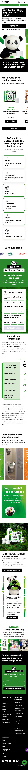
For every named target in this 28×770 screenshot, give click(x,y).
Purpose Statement (19, 721)
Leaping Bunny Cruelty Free (6, 750)
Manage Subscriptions (5, 710)
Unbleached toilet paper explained (19, 709)
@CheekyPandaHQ (14, 626)
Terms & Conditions (19, 702)
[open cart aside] (22, 2)
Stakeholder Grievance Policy (18, 729)
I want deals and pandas (14, 688)
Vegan (3, 746)
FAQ (3, 700)
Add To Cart (11, 121)
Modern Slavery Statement (18, 717)
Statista (18, 409)
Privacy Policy (18, 705)
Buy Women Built (6, 743)
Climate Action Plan (19, 733)
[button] (19, 2)
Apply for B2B (5, 719)
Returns (4, 706)
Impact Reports (18, 713)
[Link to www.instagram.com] (4, 645)
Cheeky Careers (6, 722)
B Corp (4, 740)
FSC (3, 754)
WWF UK (4, 757)
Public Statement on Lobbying (19, 724)
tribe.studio (23, 765)
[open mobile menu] (25, 1)
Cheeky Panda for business (6, 715)
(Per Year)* (7, 386)
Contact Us (5, 703)
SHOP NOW (14, 26)
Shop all (14, 128)
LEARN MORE (12, 617)
